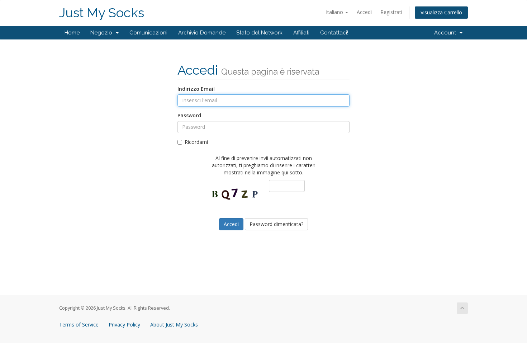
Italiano (335, 12)
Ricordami (196, 141)
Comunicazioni (148, 32)
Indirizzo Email (196, 88)
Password (189, 115)
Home (72, 32)
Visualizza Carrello (441, 12)
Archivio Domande (201, 32)
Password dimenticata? (276, 224)
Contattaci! (334, 32)
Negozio (102, 32)
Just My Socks (101, 12)
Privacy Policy (124, 324)
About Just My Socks (174, 324)
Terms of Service (79, 324)
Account (446, 32)
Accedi (364, 12)
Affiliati (301, 32)
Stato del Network (259, 32)
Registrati (391, 12)
